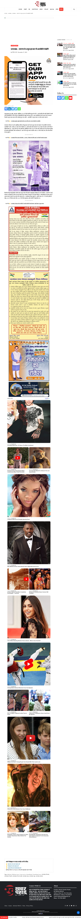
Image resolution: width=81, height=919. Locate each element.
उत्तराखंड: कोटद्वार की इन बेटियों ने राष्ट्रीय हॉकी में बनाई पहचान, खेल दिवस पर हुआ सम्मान (69, 66)
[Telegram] (12, 108)
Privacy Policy (29, 905)
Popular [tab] (69, 39)
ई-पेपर (61, 9)
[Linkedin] (9, 108)
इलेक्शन (41, 9)
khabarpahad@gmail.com (63, 896)
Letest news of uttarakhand (26, 874)
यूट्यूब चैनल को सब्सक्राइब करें (14, 868)
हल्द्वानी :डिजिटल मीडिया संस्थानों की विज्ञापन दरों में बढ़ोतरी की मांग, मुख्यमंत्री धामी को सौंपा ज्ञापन (69, 56)
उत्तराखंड (20, 9)
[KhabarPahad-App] (28, 80)
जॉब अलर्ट (46, 9)
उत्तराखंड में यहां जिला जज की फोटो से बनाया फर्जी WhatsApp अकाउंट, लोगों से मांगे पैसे (70, 84)
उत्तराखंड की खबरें (8, 876)
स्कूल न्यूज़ (52, 9)
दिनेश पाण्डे (14, 52)
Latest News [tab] (61, 39)
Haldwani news (15, 874)
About (5, 905)
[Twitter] (15, 108)
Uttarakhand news (37, 874)
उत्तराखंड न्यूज (26, 876)
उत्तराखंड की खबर (45, 874)
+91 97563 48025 (62, 898)
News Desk (66, 50)
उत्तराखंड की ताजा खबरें (17, 876)
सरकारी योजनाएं (35, 9)
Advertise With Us (17, 905)
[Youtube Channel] (70, 98)
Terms (23, 905)
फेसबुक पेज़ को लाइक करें (13, 866)
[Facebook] (6, 108)
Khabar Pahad (41, 910)
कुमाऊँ (17, 45)
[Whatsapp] (19, 108)
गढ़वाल (70, 63)
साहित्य (57, 9)
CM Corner (65, 43)
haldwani (9, 874)
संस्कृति (25, 9)
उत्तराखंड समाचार (39, 876)
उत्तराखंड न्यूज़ (32, 876)
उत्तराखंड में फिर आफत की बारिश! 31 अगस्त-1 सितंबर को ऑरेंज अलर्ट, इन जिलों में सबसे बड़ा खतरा (23, 917)
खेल (29, 9)
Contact (10, 905)
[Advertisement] (28, 848)
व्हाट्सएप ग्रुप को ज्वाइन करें (14, 864)
